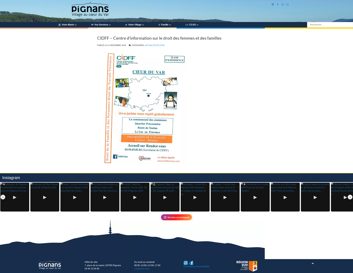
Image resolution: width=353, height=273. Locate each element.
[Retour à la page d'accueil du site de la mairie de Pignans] (90, 8)
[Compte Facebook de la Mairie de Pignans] (277, 4)
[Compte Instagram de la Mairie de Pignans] (282, 4)
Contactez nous (141, 268)
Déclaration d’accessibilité (196, 266)
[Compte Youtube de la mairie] (273, 4)
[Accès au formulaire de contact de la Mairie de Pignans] (287, 4)
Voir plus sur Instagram (178, 217)
